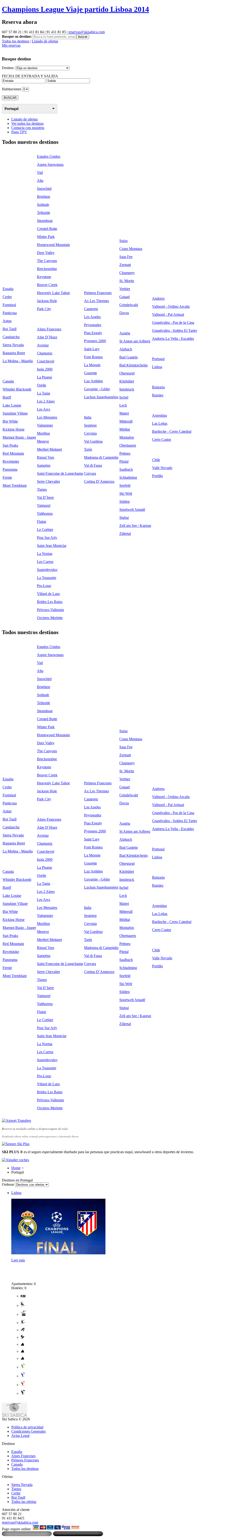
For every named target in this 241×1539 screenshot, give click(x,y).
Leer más (18, 1260)
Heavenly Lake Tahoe (53, 293)
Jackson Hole (47, 301)
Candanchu (11, 337)
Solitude (43, 205)
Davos (124, 313)
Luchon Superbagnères (101, 397)
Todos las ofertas (23, 1502)
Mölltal (124, 429)
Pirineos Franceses (98, 293)
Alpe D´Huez (47, 337)
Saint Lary (92, 349)
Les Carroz (45, 562)
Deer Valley (46, 253)
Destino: (8, 68)
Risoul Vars (45, 457)
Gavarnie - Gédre (97, 389)
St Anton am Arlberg (134, 341)
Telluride (43, 213)
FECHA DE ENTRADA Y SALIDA (30, 76)
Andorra (158, 298)
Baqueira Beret (14, 353)
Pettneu (124, 453)
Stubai (124, 518)
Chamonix (44, 353)
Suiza (123, 241)
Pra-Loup (44, 586)
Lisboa (157, 367)
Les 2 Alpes (46, 401)
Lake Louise (12, 405)
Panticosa (10, 313)
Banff (7, 397)
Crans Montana (130, 249)
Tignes (42, 489)
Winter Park (46, 237)
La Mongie (92, 365)
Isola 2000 (44, 369)
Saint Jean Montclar (51, 546)
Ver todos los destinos (27, 123)
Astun (7, 321)
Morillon (43, 433)
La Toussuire (46, 578)
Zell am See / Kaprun (135, 526)
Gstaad (124, 297)
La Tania (43, 393)
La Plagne (44, 377)
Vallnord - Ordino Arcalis (171, 306)
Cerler (7, 297)
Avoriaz (43, 345)
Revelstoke (11, 461)
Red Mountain (13, 453)
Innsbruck (126, 389)
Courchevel (45, 361)
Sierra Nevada (13, 345)
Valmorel (43, 505)
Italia (87, 417)
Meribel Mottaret (49, 449)
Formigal (9, 305)
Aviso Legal (20, 1436)
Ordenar (8, 1184)
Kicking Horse (13, 429)
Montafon (126, 437)
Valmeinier (45, 425)
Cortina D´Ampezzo (99, 481)
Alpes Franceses (49, 329)
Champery (127, 273)
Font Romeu (93, 357)
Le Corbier (45, 530)
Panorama (10, 469)
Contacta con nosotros (27, 128)
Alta (40, 181)
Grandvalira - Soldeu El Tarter (174, 331)
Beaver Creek (47, 285)
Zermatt (125, 265)
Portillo (157, 476)
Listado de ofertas (45, 41)
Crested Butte (47, 229)
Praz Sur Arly (47, 538)
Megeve (43, 441)
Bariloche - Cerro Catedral (171, 431)
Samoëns (43, 465)
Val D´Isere (45, 497)
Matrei (124, 413)
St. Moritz (126, 281)
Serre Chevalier (48, 481)
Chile (156, 460)
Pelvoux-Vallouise (50, 610)
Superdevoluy (47, 570)
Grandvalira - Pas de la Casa (173, 322)
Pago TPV (19, 132)
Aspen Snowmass (50, 164)
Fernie (7, 477)
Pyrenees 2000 (95, 341)
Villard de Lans (48, 594)
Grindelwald (128, 305)
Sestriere (90, 425)
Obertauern (127, 445)
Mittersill (126, 421)
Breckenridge (47, 269)
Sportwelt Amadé (132, 509)
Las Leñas (159, 423)
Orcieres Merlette (50, 618)
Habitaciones (11, 89)
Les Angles (92, 317)
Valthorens (45, 514)
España (8, 289)
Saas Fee (126, 257)
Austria (124, 333)
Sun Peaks (10, 445)
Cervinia (90, 433)
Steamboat (44, 221)
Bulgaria (158, 387)
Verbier (124, 289)
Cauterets (91, 309)
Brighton (43, 197)
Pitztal (124, 461)
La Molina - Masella (18, 361)
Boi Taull (9, 329)
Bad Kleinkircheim (133, 365)
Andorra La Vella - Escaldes (173, 339)
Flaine (41, 522)
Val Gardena (93, 441)
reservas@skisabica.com (86, 32)
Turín (88, 449)
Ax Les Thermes (96, 301)
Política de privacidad (27, 1427)
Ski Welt (125, 493)
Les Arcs (43, 409)
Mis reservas (11, 45)
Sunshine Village (15, 413)
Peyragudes (92, 325)
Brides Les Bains (49, 602)
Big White (10, 421)
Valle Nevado (162, 468)
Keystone (44, 277)
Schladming (128, 477)
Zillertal (125, 534)
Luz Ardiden (93, 381)
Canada (8, 381)
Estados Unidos (48, 156)
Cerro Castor (161, 439)
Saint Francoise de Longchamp (60, 473)
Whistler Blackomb (17, 389)
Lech (123, 405)
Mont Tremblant (15, 485)
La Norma (44, 554)
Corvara (90, 473)
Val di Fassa (93, 465)
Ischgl (123, 397)
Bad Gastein (128, 357)
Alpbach (125, 349)
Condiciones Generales (28, 1431)
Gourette (90, 373)
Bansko (157, 395)
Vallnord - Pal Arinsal (168, 314)
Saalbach (126, 469)
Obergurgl (127, 373)
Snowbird (44, 189)
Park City (44, 309)
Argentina (159, 415)
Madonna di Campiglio (101, 457)
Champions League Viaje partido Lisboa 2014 (75, 9)
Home (15, 1168)
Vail (40, 173)
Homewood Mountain (53, 245)
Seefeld (124, 485)
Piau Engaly (93, 333)
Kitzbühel (126, 381)
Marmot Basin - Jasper (19, 437)
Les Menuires (47, 417)
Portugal (11, 109)
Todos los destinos (15, 41)
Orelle (41, 385)
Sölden (124, 501)
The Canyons (47, 261)
